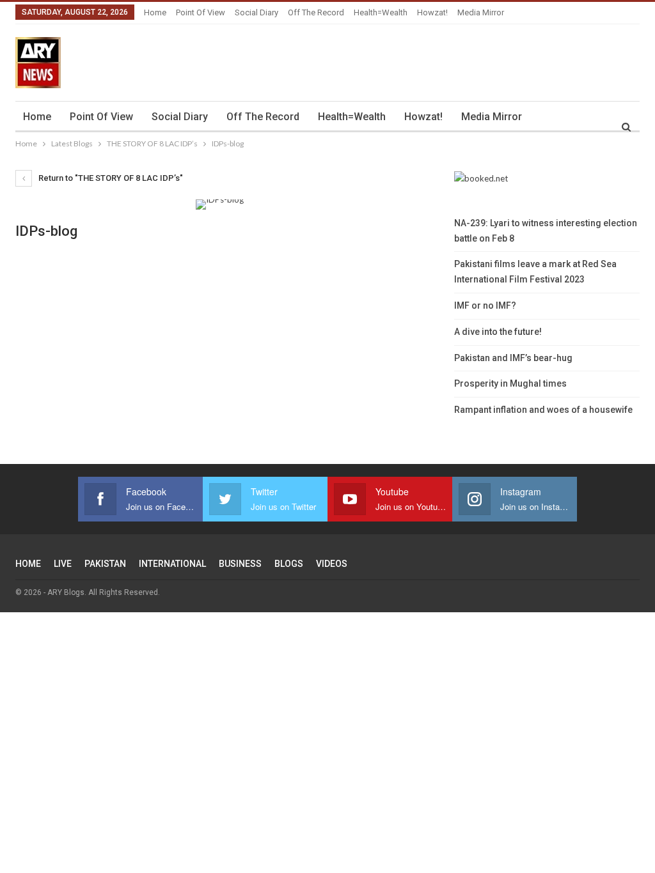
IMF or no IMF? (485, 305)
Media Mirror (480, 12)
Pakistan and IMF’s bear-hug (513, 358)
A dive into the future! (498, 332)
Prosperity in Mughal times (510, 383)
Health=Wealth (380, 12)
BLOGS (288, 564)
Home (155, 12)
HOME (28, 564)
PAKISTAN (105, 564)
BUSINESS (240, 564)
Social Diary (256, 12)
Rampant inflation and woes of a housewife (543, 410)
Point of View (200, 12)
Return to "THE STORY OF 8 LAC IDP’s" (109, 178)
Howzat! (432, 12)
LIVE (63, 564)
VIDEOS (331, 564)
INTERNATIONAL (172, 564)
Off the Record (316, 12)
